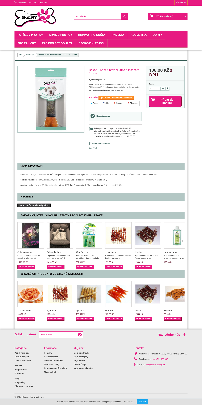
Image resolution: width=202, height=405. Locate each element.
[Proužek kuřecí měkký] (118, 294)
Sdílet (106, 103)
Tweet (95, 103)
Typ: (91, 80)
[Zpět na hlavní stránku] (20, 55)
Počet (151, 84)
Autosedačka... (24, 252)
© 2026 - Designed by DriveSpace (29, 397)
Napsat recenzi (103, 116)
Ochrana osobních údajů (55, 368)
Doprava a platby (51, 364)
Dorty (157, 34)
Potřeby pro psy (30, 34)
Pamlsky (118, 34)
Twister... (139, 252)
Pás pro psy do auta (57, 43)
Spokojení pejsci (91, 43)
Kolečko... (168, 310)
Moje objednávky (81, 353)
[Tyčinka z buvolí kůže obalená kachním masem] (118, 235)
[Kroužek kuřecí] (30, 294)
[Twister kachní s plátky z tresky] (148, 235)
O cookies (128, 402)
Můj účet (79, 348)
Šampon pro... (170, 252)
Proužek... (110, 310)
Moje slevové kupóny (83, 368)
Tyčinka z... (110, 252)
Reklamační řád (51, 357)
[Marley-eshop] (41, 17)
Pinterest (133, 103)
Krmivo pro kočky (92, 34)
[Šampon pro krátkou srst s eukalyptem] (177, 235)
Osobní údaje (80, 364)
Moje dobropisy (81, 357)
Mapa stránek (50, 372)
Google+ (119, 103)
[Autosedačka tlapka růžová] (30, 235)
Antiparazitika (20, 369)
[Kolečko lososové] (177, 294)
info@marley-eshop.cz (155, 365)
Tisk (95, 148)
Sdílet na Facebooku (101, 143)
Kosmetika (139, 34)
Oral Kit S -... (82, 252)
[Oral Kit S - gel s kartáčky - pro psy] (89, 235)
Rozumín (142, 402)
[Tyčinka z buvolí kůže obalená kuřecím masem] (89, 294)
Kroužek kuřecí (24, 310)
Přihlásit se (181, 2)
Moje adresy (79, 360)
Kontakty (48, 353)
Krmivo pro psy (60, 34)
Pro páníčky (26, 43)
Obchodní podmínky (53, 360)
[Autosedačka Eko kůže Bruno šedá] (60, 235)
